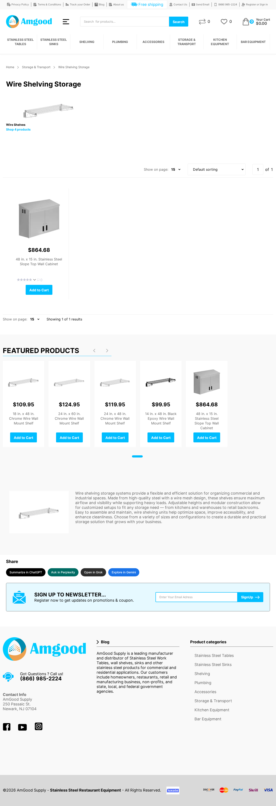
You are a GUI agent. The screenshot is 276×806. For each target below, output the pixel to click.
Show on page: (156, 169)
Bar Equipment (253, 42)
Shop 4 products (18, 129)
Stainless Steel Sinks (53, 42)
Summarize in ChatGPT (25, 572)
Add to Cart (39, 290)
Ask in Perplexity (63, 572)
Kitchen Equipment (220, 42)
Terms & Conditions (49, 4)
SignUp (247, 597)
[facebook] (7, 729)
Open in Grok (93, 572)
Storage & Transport (186, 42)
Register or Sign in (257, 4)
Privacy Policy (20, 4)
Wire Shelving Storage (73, 67)
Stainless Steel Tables (20, 42)
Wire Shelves (15, 124)
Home (10, 67)
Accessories (153, 42)
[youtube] (23, 729)
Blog (101, 4)
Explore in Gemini (124, 572)
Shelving (86, 42)
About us (118, 4)
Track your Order (80, 4)
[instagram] (38, 729)
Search (179, 22)
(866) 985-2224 (227, 4)
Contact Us (180, 4)
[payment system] (238, 792)
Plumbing (120, 42)
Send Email (202, 4)
